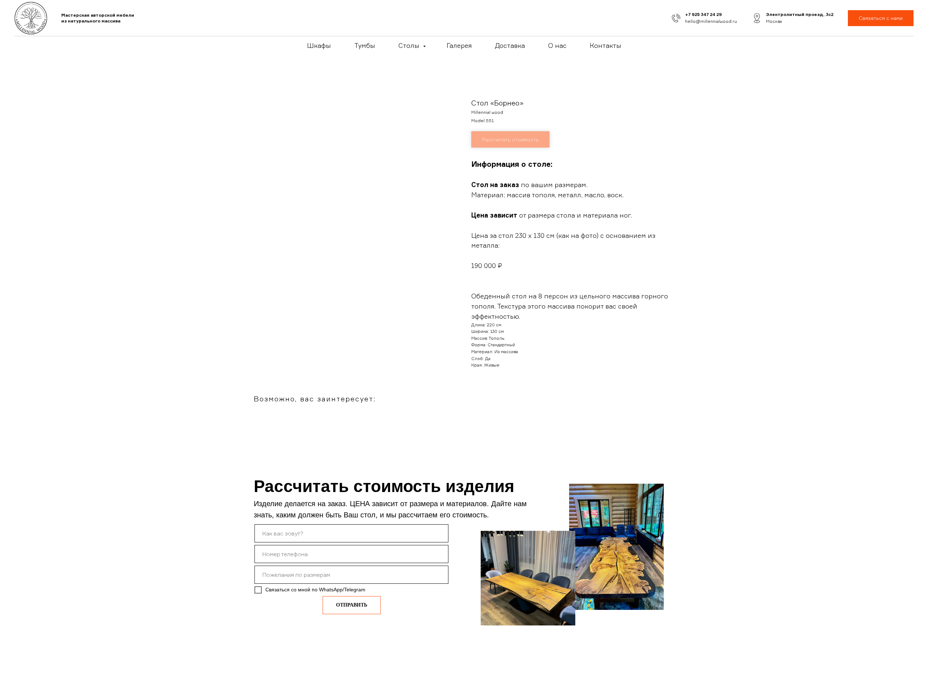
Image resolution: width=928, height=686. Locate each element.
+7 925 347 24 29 (703, 14)
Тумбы (364, 45)
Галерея (459, 45)
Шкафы (319, 45)
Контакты (605, 45)
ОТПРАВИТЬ (351, 605)
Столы (409, 45)
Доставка (510, 45)
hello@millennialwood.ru (711, 21)
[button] (881, 18)
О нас (557, 45)
